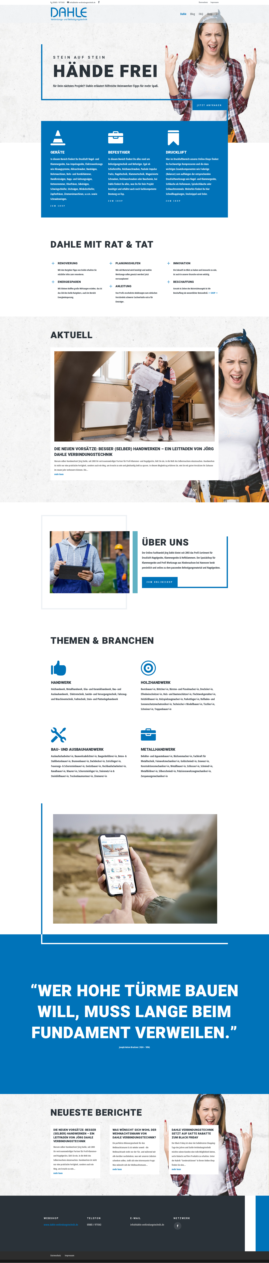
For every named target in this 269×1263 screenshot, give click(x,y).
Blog (192, 14)
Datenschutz (203, 2)
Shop (209, 14)
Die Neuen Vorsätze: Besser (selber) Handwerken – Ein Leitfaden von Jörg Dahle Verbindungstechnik (134, 452)
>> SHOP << (213, 292)
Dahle (183, 14)
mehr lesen (59, 474)
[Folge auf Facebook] (177, 1226)
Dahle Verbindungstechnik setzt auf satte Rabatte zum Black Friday (193, 1134)
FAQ (201, 14)
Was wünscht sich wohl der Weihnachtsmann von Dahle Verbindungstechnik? (134, 1134)
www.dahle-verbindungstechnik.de (61, 1224)
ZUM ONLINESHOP (160, 581)
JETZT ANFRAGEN (209, 105)
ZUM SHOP (58, 206)
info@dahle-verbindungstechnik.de (147, 1224)
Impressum (214, 2)
